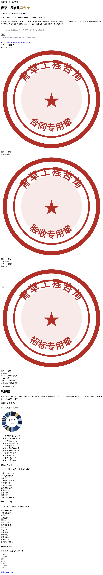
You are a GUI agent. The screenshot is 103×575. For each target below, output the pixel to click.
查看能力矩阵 (26, 42)
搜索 (3, 34)
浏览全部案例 (5, 42)
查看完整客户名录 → (8, 572)
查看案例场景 (16, 42)
